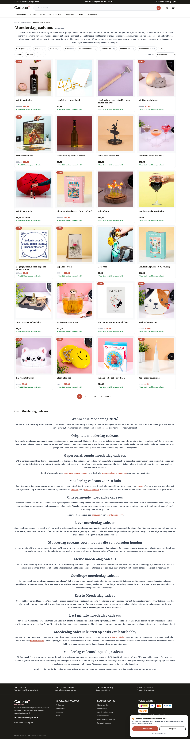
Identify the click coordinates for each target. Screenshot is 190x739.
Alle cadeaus (91, 15)
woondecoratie (147, 48)
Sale (81, 15)
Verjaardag (60, 705)
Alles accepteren (145, 729)
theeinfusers (108, 48)
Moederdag (60, 708)
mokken (40, 48)
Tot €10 (19, 54)
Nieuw (42, 15)
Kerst (58, 716)
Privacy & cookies (104, 723)
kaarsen (55, 48)
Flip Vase (74, 489)
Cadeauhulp (21, 15)
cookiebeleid (147, 724)
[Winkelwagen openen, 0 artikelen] (173, 7)
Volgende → (106, 396)
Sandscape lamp (91, 489)
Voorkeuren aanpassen (158, 733)
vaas (141, 486)
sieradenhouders (87, 48)
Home (16, 22)
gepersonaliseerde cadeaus (114, 473)
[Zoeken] (159, 8)
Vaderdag (59, 712)
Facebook (18, 722)
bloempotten (127, 48)
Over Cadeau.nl (103, 716)
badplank (96, 515)
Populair (32, 15)
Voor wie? (70, 15)
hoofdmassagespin (115, 515)
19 (95, 396)
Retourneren (102, 708)
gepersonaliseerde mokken (75, 473)
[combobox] (97, 8)
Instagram (28, 722)
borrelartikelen (37, 640)
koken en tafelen (117, 637)
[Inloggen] (166, 7)
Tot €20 (30, 54)
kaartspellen (23, 48)
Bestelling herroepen (105, 712)
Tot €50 (41, 54)
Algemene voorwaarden (106, 719)
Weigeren (172, 729)
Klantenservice (103, 705)
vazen (69, 48)
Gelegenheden (55, 15)
